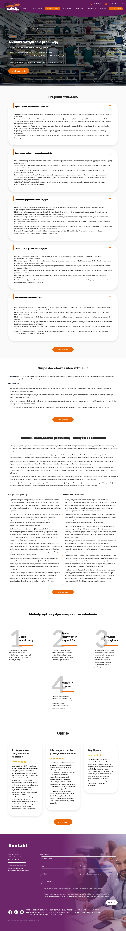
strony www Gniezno (34, 920)
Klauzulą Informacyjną (73, 896)
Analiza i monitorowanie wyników (28, 297)
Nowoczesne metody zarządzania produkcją (33, 153)
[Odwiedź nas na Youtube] (22, 912)
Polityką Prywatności (89, 896)
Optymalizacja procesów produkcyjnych (31, 200)
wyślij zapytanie (19, 71)
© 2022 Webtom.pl (23, 920)
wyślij (110, 902)
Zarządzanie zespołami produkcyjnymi (31, 249)
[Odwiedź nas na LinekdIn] (16, 912)
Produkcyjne (15, 29)
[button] (24, 8)
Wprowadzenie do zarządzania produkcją (32, 107)
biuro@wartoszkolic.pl (21, 870)
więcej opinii (63, 822)
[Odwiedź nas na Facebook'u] (10, 912)
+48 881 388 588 (17, 868)
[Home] (9, 29)
